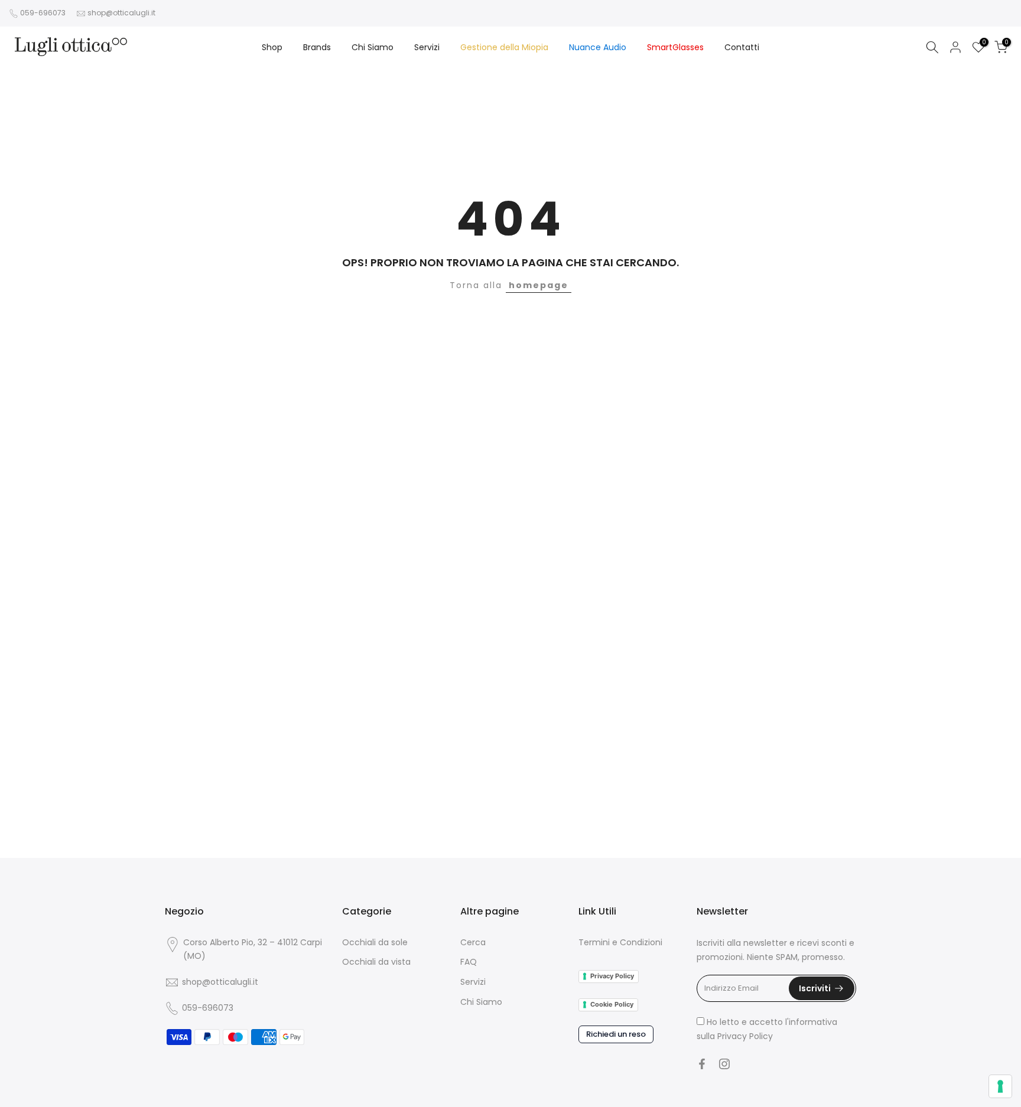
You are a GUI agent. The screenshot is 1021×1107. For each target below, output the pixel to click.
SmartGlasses (675, 47)
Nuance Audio (597, 47)
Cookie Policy (611, 1004)
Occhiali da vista (376, 962)
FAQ (468, 962)
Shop (272, 47)
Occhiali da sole (375, 942)
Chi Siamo (373, 47)
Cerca (473, 942)
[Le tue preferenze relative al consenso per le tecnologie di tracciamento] (1000, 1086)
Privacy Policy (612, 976)
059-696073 (43, 13)
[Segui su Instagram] (724, 1064)
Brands (317, 47)
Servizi (427, 47)
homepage (538, 285)
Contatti (741, 47)
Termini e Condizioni (620, 942)
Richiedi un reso (616, 1034)
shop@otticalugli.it (121, 13)
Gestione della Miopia (504, 47)
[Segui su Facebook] (702, 1064)
